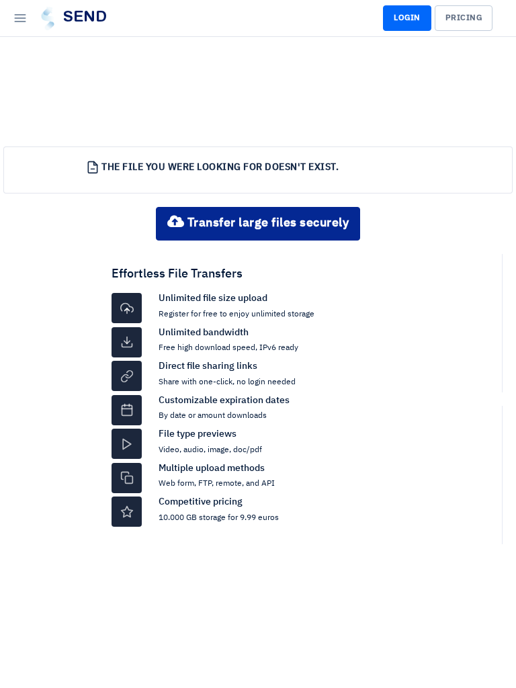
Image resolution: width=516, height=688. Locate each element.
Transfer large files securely (266, 223)
